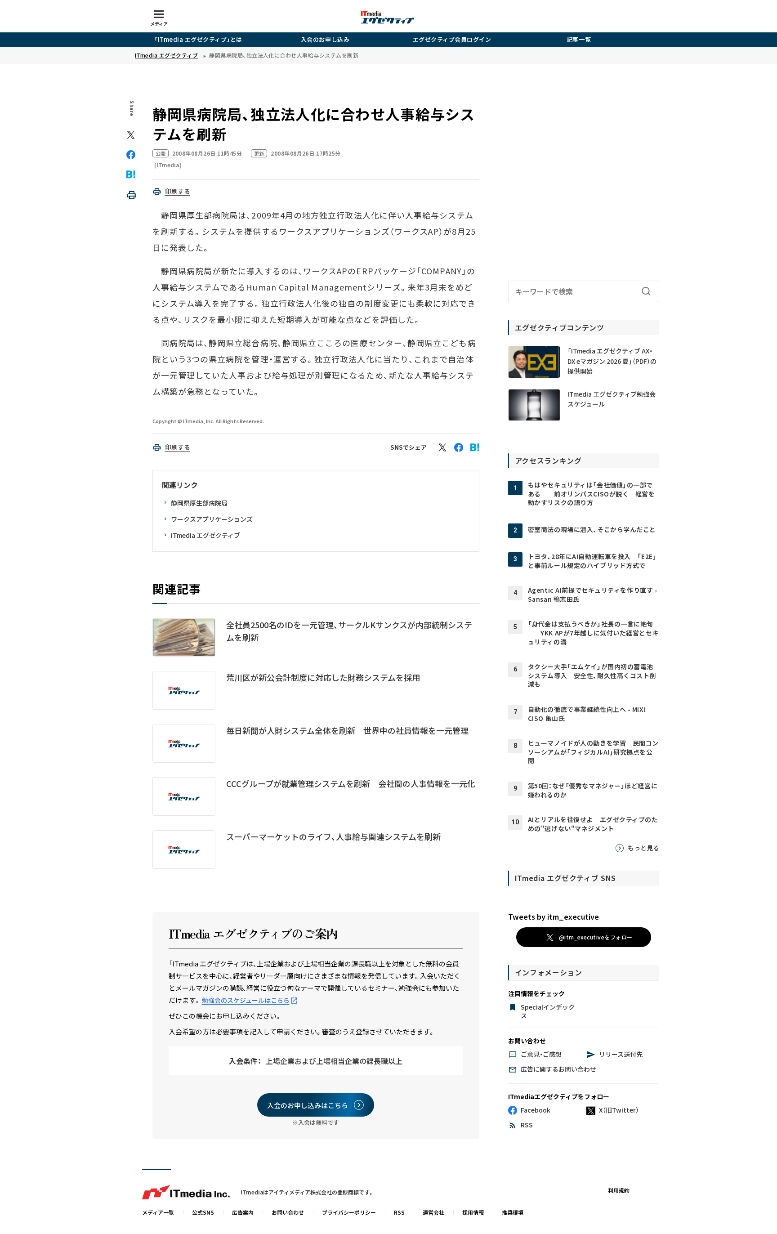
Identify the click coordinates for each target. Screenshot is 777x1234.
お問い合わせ (288, 1212)
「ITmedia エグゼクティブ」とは (198, 39)
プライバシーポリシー (349, 1212)
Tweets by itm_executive (553, 916)
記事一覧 (579, 39)
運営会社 (433, 1212)
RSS (399, 1212)
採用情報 (473, 1212)
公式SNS (203, 1212)
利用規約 (619, 1190)
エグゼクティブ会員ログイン (452, 39)
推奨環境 (512, 1212)
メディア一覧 (158, 1212)
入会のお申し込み (325, 39)
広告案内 (243, 1212)
